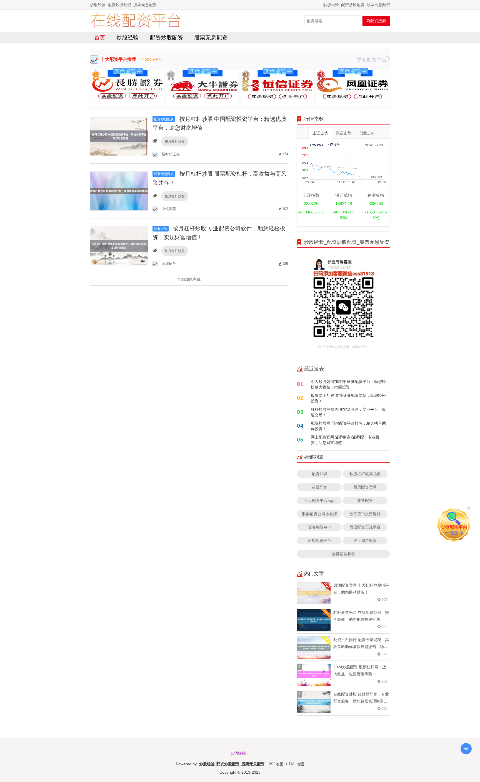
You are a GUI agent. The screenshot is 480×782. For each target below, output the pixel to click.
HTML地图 (295, 763)
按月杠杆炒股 (175, 141)
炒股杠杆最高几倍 (365, 473)
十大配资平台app (319, 500)
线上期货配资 (365, 540)
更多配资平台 (372, 59)
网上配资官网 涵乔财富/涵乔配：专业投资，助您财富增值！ (345, 439)
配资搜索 (378, 21)
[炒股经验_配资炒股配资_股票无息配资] (135, 21)
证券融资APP (319, 527)
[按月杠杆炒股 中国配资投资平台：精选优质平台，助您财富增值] (119, 135)
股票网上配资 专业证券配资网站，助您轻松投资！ (348, 398)
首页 (99, 37)
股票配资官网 (365, 487)
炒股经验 (127, 37)
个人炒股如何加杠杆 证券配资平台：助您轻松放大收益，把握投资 (348, 384)
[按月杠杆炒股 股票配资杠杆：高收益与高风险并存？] (119, 190)
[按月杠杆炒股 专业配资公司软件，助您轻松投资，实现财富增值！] (119, 245)
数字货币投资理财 (365, 513)
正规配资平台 (319, 540)
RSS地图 (276, 763)
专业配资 (365, 500)
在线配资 (319, 487)
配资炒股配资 (166, 37)
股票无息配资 (211, 37)
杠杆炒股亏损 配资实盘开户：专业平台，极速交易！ (348, 412)
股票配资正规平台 (365, 527)
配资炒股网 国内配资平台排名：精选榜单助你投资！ (348, 425)
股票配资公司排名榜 (319, 513)
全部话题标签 (343, 553)
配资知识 (319, 473)
